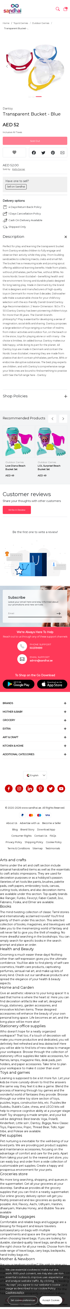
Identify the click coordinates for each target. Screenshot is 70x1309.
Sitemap (37, 848)
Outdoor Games (40, 23)
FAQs (53, 835)
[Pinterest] (40, 788)
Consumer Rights (21, 835)
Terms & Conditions (19, 848)
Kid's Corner (18, 169)
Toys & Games (20, 23)
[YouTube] (61, 788)
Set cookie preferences (23, 1300)
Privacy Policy (14, 842)
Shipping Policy (34, 842)
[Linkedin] (30, 788)
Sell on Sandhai (16, 186)
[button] (58, 9)
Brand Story (27, 829)
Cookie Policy (54, 842)
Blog (15, 829)
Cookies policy (14, 1292)
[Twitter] (51, 788)
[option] (35, 66)
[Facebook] (9, 788)
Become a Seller (51, 823)
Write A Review (16, 509)
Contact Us (40, 835)
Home (6, 23)
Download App (46, 829)
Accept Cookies (50, 1300)
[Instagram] (19, 788)
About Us (11, 823)
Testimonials (53, 848)
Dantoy (8, 108)
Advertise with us (29, 823)
